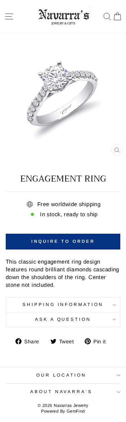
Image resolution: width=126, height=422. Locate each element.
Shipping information (63, 304)
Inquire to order (62, 241)
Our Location (61, 375)
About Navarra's (61, 391)
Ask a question (63, 319)
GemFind (76, 411)
